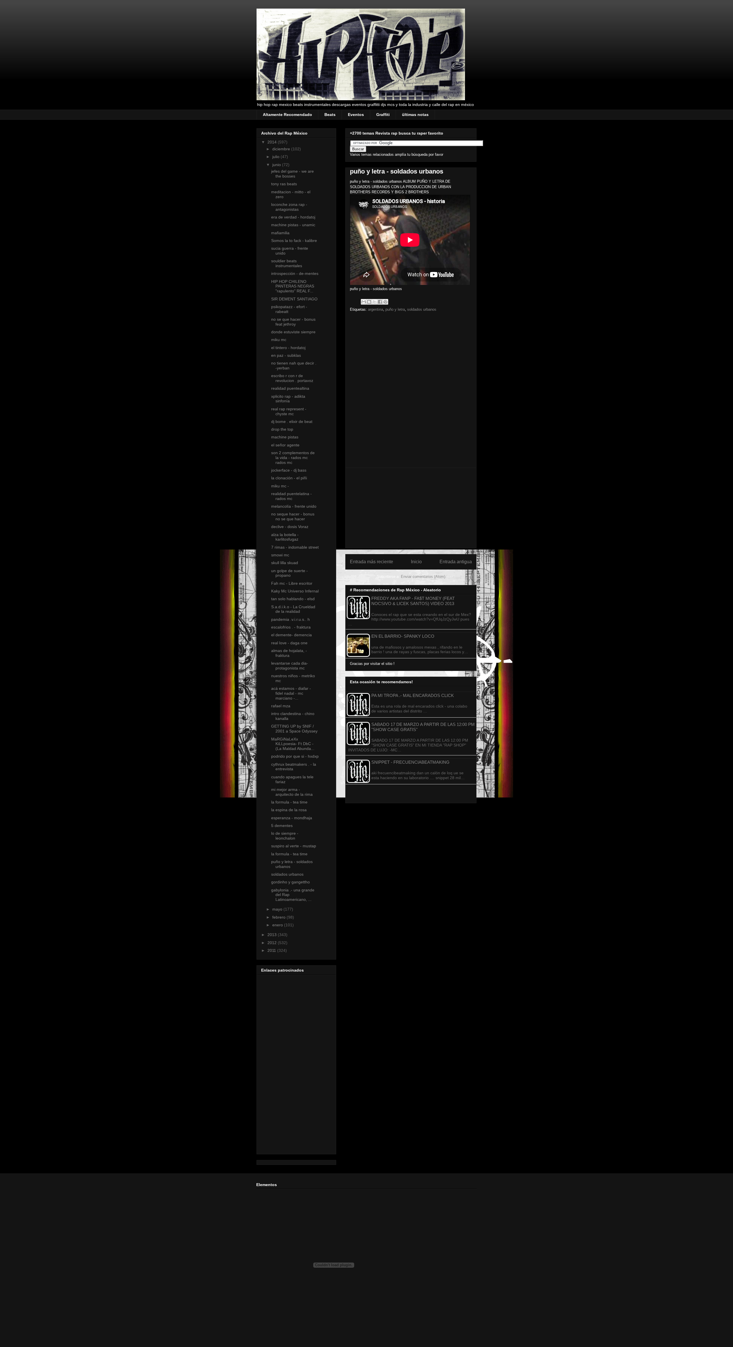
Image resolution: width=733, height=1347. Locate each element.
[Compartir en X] (374, 302)
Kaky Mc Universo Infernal (295, 591)
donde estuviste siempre (293, 332)
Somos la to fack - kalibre (294, 240)
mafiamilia (280, 233)
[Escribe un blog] (369, 302)
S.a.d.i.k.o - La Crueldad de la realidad (293, 609)
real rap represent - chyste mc (288, 411)
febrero (279, 917)
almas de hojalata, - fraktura (289, 653)
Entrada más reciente (371, 561)
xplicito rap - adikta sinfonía (288, 398)
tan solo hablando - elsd (293, 598)
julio (276, 156)
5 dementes (282, 825)
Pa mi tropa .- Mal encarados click (412, 695)
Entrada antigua (456, 561)
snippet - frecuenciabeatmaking (410, 762)
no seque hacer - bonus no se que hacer (292, 516)
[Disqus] (411, 391)
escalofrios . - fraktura (291, 627)
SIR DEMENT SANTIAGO (294, 299)
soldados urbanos (421, 309)
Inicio (416, 561)
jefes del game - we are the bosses (292, 173)
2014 (272, 142)
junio (277, 164)
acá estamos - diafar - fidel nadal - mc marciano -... (291, 693)
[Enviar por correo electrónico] (363, 302)
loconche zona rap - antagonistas (289, 207)
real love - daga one (289, 643)
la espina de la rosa (289, 810)
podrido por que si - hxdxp (295, 756)
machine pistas (284, 437)
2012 (272, 942)
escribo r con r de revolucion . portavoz (292, 378)
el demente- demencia (291, 635)
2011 (272, 950)
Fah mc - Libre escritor (291, 583)
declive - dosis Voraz (289, 526)
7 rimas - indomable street (295, 547)
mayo (277, 909)
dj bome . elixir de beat (291, 421)
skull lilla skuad (284, 562)
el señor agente (285, 445)
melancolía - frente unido (293, 506)
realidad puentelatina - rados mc (291, 496)
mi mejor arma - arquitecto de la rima (292, 792)
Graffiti (383, 114)
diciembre (281, 149)
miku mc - (280, 486)
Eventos (356, 114)
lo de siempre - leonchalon (284, 835)
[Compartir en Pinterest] (385, 302)
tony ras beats (284, 184)
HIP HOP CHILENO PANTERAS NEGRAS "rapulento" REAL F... (292, 286)
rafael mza (280, 706)
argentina (375, 309)
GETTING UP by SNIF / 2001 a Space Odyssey (294, 728)
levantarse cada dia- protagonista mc (289, 665)
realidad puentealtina (290, 388)
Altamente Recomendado (287, 114)
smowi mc (280, 555)
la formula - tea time (289, 802)
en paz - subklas (286, 355)
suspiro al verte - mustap (293, 846)
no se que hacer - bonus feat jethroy (293, 321)
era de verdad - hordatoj (293, 217)
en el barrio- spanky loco (402, 636)
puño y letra (395, 309)
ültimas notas (415, 114)
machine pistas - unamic (293, 224)
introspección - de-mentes (294, 273)
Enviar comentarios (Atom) (423, 576)
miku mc (278, 339)
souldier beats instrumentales (286, 263)
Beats (330, 114)
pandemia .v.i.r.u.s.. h (290, 619)
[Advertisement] (411, 508)
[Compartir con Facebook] (380, 302)
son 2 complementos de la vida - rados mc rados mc (293, 457)
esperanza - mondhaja (291, 818)
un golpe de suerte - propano (289, 573)
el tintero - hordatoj (288, 347)
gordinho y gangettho (290, 882)
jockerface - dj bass (288, 470)
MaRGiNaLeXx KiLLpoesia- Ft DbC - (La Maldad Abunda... (292, 744)
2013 (272, 934)
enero (278, 925)
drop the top (282, 429)
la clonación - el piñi (289, 478)
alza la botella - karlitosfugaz (285, 537)
